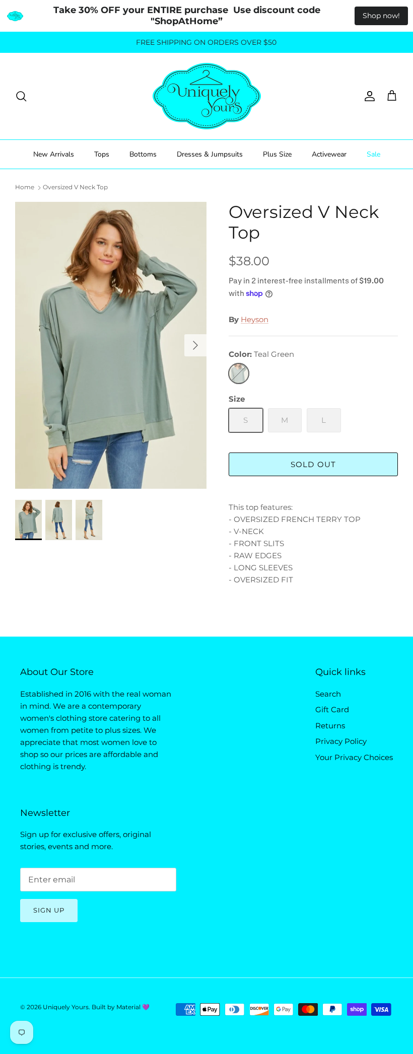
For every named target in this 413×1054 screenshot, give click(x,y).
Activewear (329, 154)
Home (24, 187)
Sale (373, 154)
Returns (330, 725)
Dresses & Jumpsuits (210, 154)
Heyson (254, 319)
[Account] (368, 96)
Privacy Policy (341, 741)
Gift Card (332, 709)
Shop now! (381, 15)
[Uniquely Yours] (207, 96)
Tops (101, 154)
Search (328, 694)
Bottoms (143, 154)
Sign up (48, 910)
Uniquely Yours (66, 1007)
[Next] (195, 345)
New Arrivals (53, 154)
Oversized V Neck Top (75, 187)
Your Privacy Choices (354, 757)
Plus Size (277, 154)
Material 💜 (133, 1007)
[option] (110, 345)
